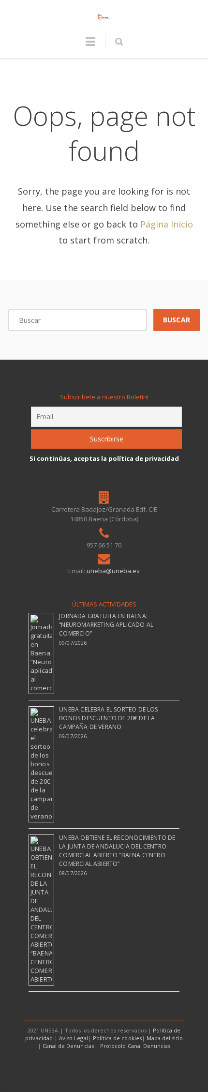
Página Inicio (166, 224)
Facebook (72, 1065)
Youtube (115, 1065)
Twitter (94, 1065)
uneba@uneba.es (113, 570)
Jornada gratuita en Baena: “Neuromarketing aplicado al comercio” (106, 624)
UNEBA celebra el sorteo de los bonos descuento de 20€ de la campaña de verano (108, 718)
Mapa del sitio (165, 1038)
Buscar (176, 319)
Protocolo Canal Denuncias (135, 1045)
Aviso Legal (73, 1038)
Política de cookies (117, 1038)
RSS (137, 1065)
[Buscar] (119, 41)
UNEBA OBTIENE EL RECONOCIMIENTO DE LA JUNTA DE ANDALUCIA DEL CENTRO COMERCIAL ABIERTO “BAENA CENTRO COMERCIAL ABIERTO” (117, 851)
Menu (90, 46)
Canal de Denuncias (68, 1045)
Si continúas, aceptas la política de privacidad (104, 458)
